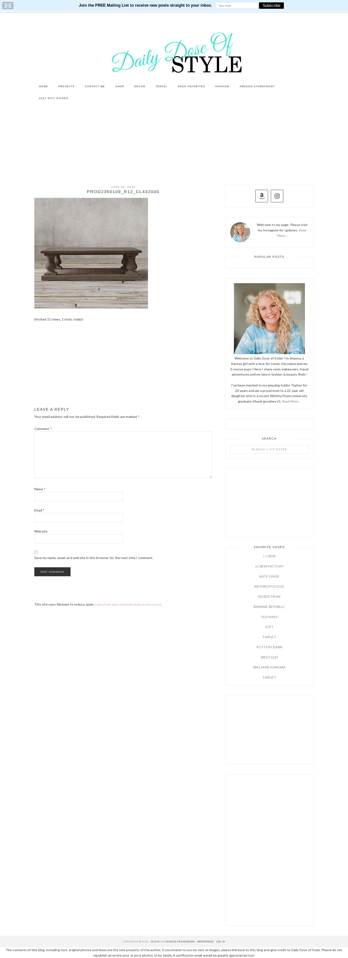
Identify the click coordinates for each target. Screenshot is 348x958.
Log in (220, 941)
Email (39, 510)
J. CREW (269, 556)
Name (39, 489)
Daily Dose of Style (174, 52)
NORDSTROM (269, 596)
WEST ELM (269, 657)
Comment (43, 429)
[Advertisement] (174, 140)
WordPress (205, 941)
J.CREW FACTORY (269, 566)
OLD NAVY (269, 617)
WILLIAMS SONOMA (269, 667)
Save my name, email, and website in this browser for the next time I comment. (93, 558)
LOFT (269, 627)
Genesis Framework (180, 941)
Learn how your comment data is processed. (128, 604)
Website (40, 531)
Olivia (155, 941)
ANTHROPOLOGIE (269, 586)
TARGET (269, 637)
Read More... (291, 401)
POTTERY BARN (269, 647)
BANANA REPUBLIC (269, 607)
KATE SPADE (269, 576)
